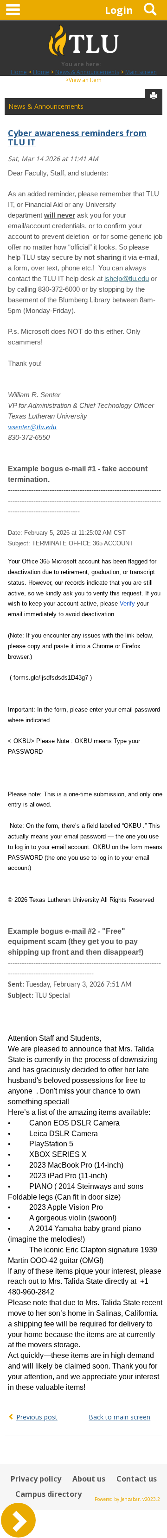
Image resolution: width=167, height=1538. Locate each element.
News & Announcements (87, 72)
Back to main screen (119, 1417)
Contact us (136, 1479)
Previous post (37, 1417)
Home (19, 72)
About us (88, 1479)
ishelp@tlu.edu (126, 278)
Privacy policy (36, 1479)
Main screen (141, 72)
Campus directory (48, 1494)
